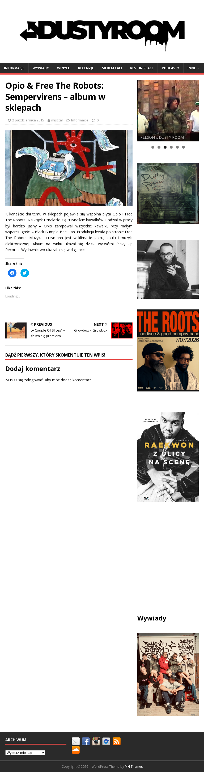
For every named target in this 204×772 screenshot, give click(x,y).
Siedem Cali (112, 68)
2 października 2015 (28, 120)
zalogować (33, 379)
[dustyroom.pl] (102, 59)
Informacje (14, 68)
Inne (192, 68)
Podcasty (170, 68)
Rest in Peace (142, 68)
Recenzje (86, 68)
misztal (57, 120)
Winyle (63, 68)
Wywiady (41, 68)
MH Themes (134, 766)
